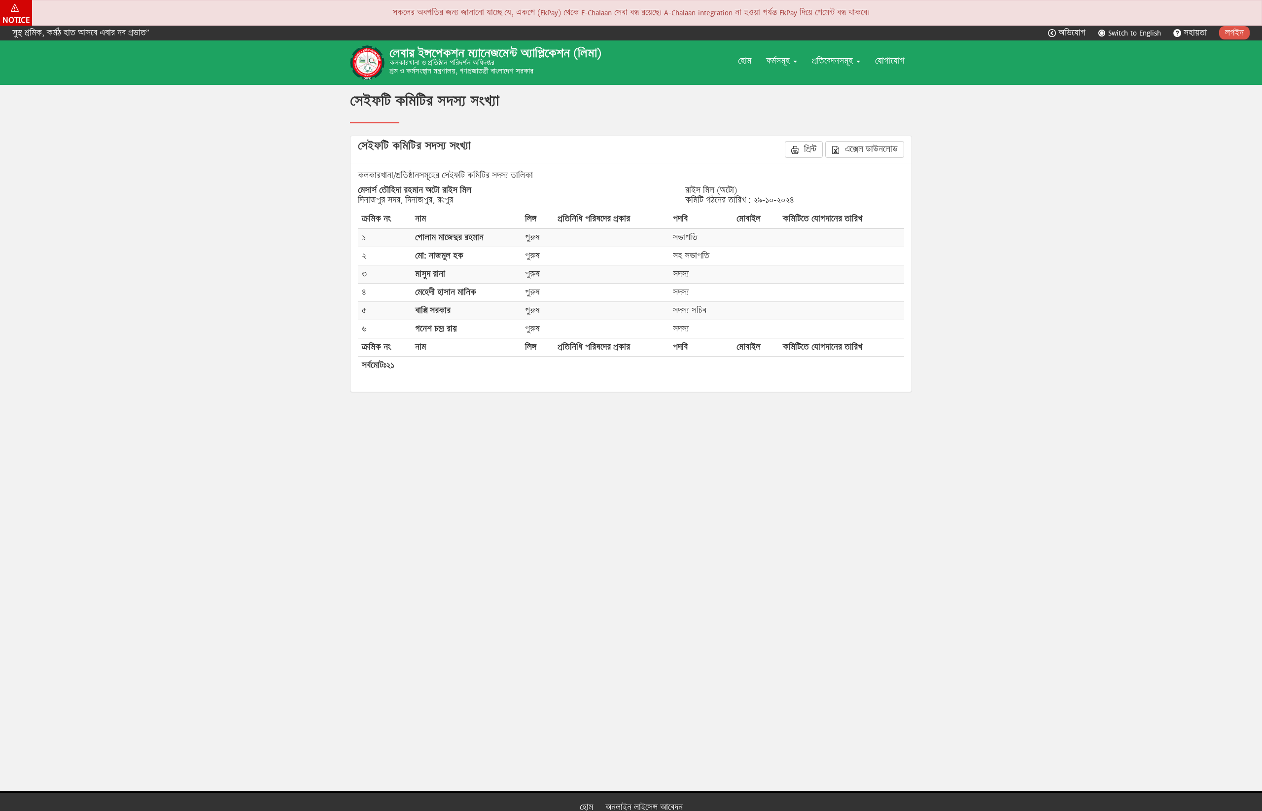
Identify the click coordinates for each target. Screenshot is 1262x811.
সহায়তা (1195, 33)
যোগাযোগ (890, 61)
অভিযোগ (1072, 33)
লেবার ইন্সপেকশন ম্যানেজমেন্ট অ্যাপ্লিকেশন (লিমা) (495, 53)
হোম (744, 61)
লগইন (1234, 33)
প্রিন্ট (809, 149)
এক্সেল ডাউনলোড (870, 149)
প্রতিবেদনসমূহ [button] (833, 61)
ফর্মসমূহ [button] (779, 61)
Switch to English (1134, 33)
